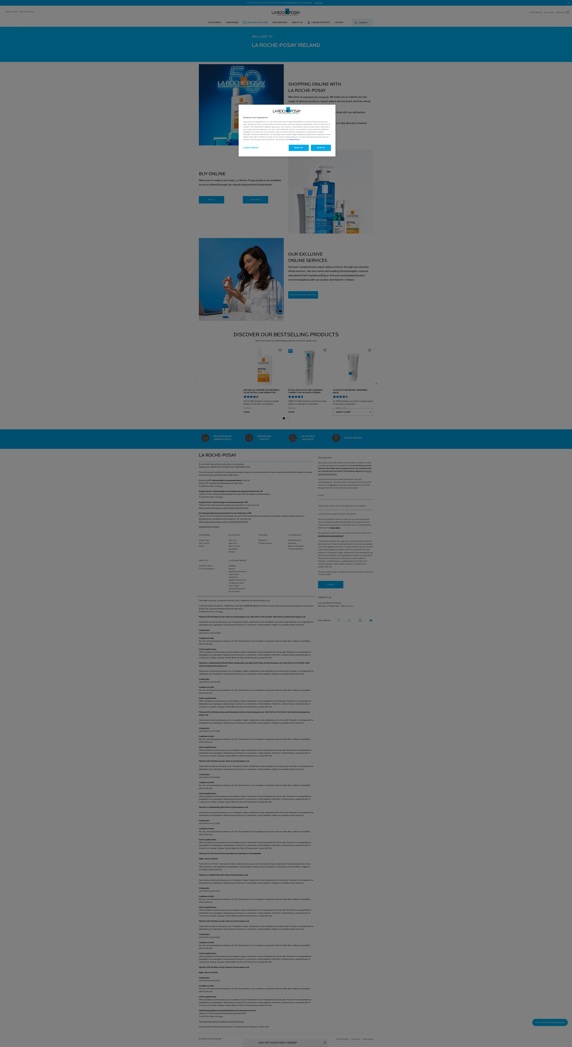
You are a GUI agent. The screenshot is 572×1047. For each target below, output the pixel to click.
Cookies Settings (250, 147)
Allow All (321, 148)
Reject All (298, 148)
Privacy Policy (294, 140)
